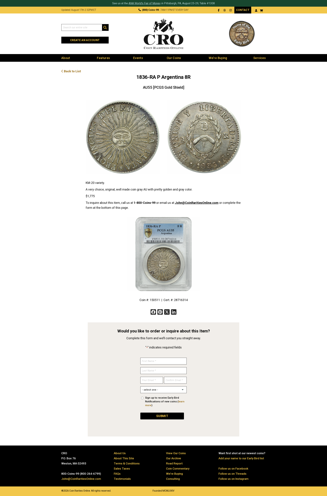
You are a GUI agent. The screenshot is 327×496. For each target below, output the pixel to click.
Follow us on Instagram (233, 478)
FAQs (117, 473)
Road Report (174, 463)
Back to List (72, 71)
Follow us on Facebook (233, 468)
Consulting (173, 478)
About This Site (124, 458)
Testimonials (122, 478)
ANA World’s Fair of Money (145, 3)
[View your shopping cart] (261, 10)
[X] (167, 312)
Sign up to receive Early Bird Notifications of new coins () (164, 401)
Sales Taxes (122, 468)
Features (103, 58)
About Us (120, 453)
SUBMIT (162, 416)
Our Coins (174, 58)
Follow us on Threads (232, 473)
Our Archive (173, 458)
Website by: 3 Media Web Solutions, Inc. (58, 490)
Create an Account (85, 40)
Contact (243, 10)
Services (259, 58)
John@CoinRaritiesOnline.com (197, 203)
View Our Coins (176, 453)
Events (138, 58)
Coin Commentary (177, 468)
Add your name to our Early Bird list (241, 458)
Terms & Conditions (127, 463)
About (65, 58)
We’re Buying (218, 58)
